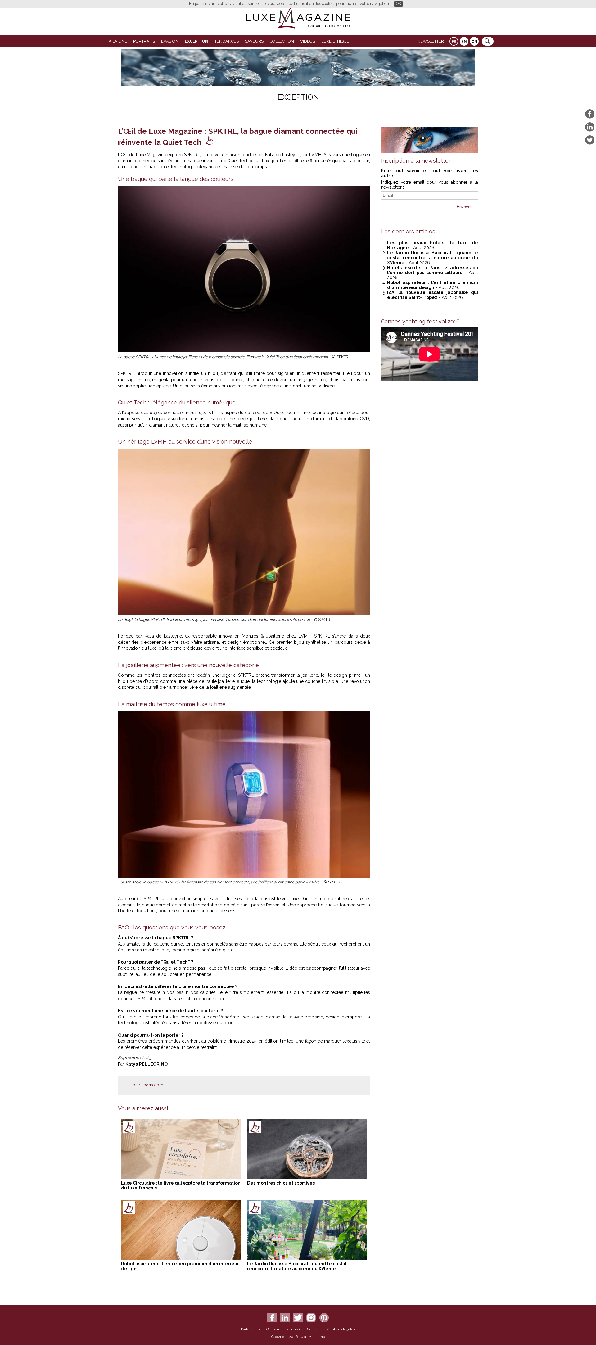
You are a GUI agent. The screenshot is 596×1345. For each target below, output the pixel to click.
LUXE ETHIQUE (335, 41)
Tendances (226, 41)
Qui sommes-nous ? (283, 1329)
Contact (313, 1329)
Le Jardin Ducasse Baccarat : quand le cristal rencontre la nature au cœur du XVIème (297, 1266)
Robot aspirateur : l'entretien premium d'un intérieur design (432, 285)
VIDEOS (307, 41)
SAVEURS (254, 41)
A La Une (118, 41)
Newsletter (430, 41)
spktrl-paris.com (146, 1084)
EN (464, 41)
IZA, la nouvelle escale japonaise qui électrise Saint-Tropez (432, 295)
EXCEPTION (196, 41)
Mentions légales (340, 1329)
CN (474, 41)
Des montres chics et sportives (281, 1182)
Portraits (144, 41)
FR (454, 41)
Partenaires (250, 1329)
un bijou (209, 373)
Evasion (169, 41)
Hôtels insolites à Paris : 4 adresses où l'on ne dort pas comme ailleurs (432, 270)
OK (398, 3)
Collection (282, 41)
